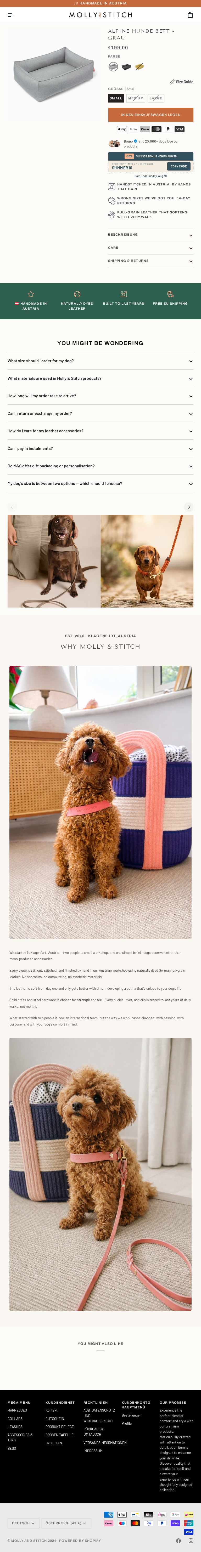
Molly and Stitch (29, 1541)
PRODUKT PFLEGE (60, 1426)
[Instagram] (191, 1540)
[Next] (188, 507)
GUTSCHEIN (55, 1418)
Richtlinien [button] (95, 1402)
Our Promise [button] (173, 1402)
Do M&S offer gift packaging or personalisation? (51, 465)
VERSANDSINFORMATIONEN (105, 1442)
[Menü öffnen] (15, 15)
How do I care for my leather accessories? (45, 430)
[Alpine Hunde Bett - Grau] (114, 68)
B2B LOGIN (54, 1443)
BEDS (12, 1448)
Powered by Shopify (80, 1541)
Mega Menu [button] (19, 1402)
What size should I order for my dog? (41, 360)
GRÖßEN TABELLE (60, 1434)
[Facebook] (178, 1540)
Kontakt (52, 1410)
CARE (113, 248)
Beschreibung (123, 234)
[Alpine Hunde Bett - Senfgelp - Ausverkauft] (139, 68)
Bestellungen (131, 1415)
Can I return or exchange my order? (40, 413)
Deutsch (21, 1523)
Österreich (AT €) (63, 1523)
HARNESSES (17, 1410)
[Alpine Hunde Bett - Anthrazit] (127, 68)
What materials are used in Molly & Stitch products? (55, 378)
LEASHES (15, 1426)
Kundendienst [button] (60, 1402)
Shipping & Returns (128, 261)
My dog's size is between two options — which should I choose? (65, 483)
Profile (127, 1423)
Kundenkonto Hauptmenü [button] (136, 1405)
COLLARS (15, 1418)
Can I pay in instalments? (30, 448)
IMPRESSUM (93, 1450)
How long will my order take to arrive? (42, 395)
